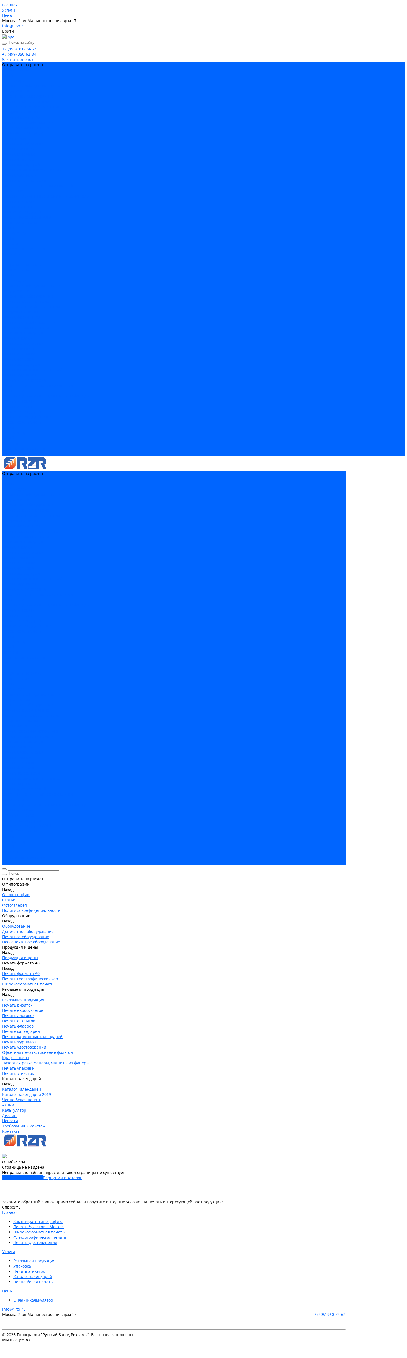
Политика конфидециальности (31, 85)
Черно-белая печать (33, 1281)
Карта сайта (13, 1352)
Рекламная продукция (23, 133)
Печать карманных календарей (32, 169)
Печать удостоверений (24, 180)
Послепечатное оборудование (31, 106)
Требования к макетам (23, 448)
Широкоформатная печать (27, 127)
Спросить (11, 1207)
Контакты (11, 453)
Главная (10, 1212)
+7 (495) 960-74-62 (19, 48)
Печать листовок (18, 148)
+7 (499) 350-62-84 (19, 54)
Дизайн (9, 438)
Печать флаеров (18, 159)
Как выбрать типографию (38, 1221)
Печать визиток (17, 138)
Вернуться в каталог (62, 1177)
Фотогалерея (14, 80)
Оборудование (16, 91)
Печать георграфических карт (31, 122)
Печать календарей (21, 164)
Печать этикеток (18, 206)
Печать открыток (18, 154)
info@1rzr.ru (14, 26)
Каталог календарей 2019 (26, 217)
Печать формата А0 (21, 117)
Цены (7, 1291)
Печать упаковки (18, 201)
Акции (8, 427)
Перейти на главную (22, 1177)
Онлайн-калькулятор (33, 1300)
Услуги (8, 1251)
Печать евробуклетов (22, 143)
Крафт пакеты (15, 190)
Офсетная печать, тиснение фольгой (37, 185)
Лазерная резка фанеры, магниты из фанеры (45, 196)
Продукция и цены (20, 311)
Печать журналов (19, 175)
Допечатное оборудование (28, 96)
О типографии (16, 269)
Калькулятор (14, 432)
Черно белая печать (21, 222)
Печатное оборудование (25, 101)
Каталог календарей (21, 211)
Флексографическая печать (39, 1237)
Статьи (9, 75)
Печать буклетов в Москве (38, 1226)
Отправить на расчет (22, 264)
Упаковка (22, 1266)
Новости (10, 443)
